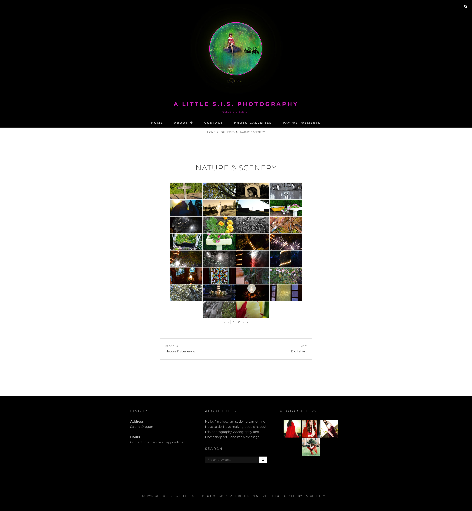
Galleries (228, 132)
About (181, 122)
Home (157, 122)
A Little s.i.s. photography (236, 104)
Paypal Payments (302, 122)
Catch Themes (316, 495)
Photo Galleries (253, 122)
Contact (213, 122)
